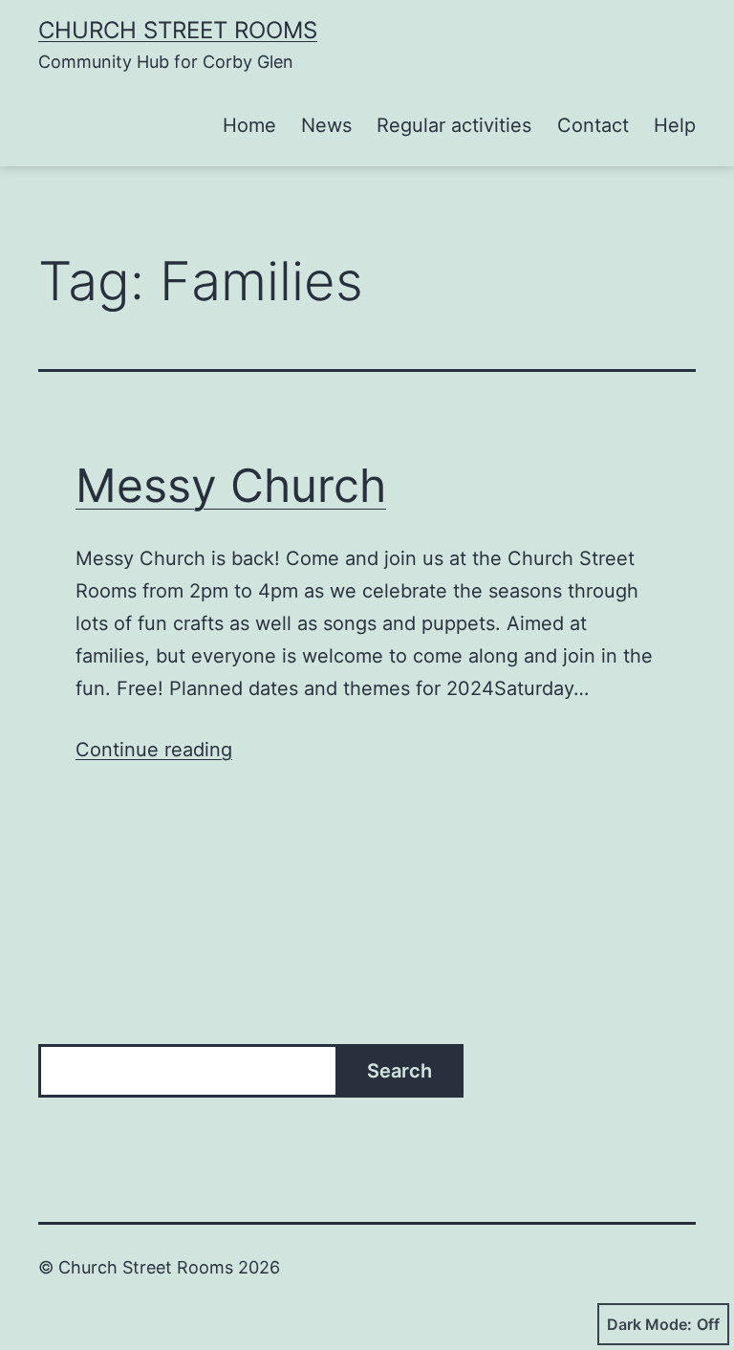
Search (399, 1070)
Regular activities (454, 125)
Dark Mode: (649, 1324)
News (326, 125)
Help (675, 125)
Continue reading (154, 749)
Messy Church (231, 485)
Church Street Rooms (177, 30)
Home (249, 125)
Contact (593, 125)
